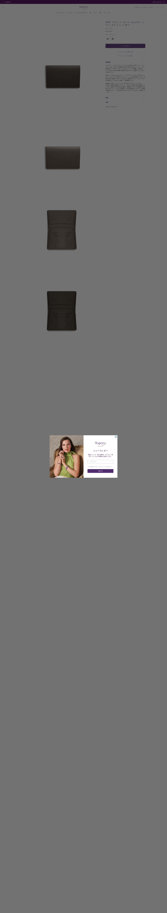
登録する (100, 471)
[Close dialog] (116, 437)
